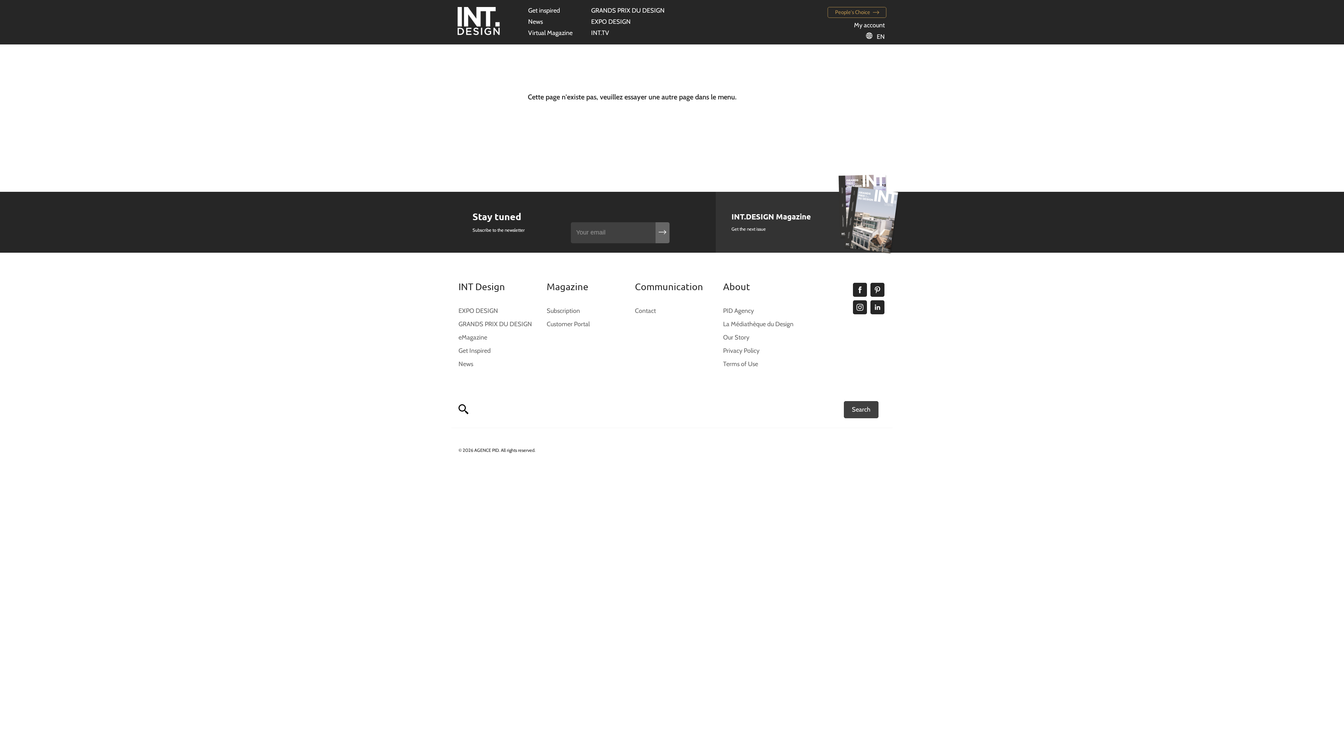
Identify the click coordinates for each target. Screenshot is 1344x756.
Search (861, 409)
